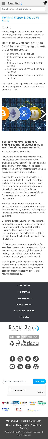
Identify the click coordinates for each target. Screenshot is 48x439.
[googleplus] (6, 403)
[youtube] (12, 366)
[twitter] (28, 359)
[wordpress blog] (36, 366)
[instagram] (20, 359)
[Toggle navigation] (3, 3)
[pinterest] (28, 366)
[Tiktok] (36, 359)
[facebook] (12, 359)
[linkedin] (20, 366)
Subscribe (39, 381)
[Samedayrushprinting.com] (14, 3)
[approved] (33, 409)
